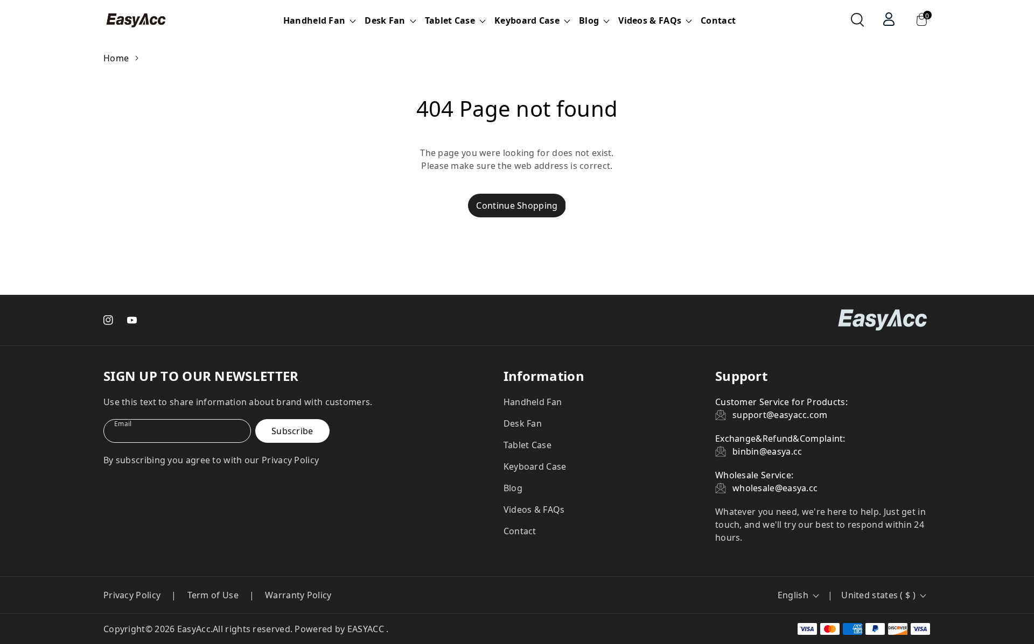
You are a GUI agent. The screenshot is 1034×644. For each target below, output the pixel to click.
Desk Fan (523, 423)
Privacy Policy (131, 595)
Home (116, 58)
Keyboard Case (535, 466)
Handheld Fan (533, 402)
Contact (718, 20)
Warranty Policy (298, 595)
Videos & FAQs (534, 509)
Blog (513, 488)
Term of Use (213, 595)
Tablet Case (527, 445)
